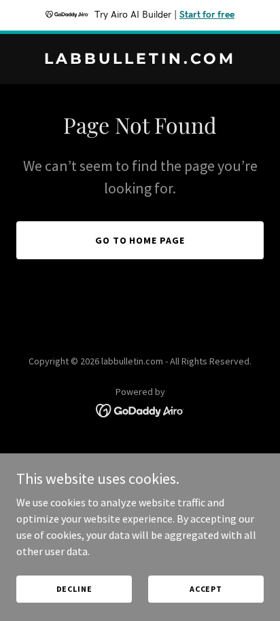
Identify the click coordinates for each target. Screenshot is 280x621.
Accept (206, 589)
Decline (74, 589)
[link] (140, 60)
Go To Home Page (140, 240)
